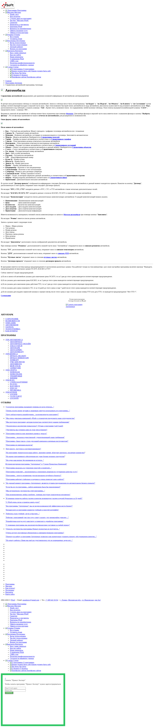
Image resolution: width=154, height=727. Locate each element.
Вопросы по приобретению (20, 29)
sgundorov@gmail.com (30, 600)
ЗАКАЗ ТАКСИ (16, 346)
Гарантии (13, 22)
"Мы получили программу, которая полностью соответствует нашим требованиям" (37, 422)
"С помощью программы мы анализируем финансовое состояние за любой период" (37, 525)
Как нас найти (15, 55)
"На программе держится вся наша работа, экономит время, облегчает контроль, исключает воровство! (45, 453)
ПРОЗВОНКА (15, 390)
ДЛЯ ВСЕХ (10, 380)
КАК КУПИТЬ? (11, 331)
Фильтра (69, 114)
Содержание (6, 296)
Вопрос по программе (18, 49)
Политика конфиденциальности (22, 63)
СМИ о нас (14, 61)
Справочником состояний (65, 145)
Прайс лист (14, 14)
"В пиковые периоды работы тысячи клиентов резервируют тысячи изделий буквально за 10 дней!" (44, 498)
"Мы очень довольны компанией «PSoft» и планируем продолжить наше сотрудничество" (40, 418)
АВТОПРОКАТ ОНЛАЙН (20, 344)
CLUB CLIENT (16, 396)
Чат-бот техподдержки (18, 45)
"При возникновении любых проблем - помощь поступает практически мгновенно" (37, 495)
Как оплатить (15, 16)
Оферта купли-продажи (19, 33)
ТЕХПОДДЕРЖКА (12, 329)
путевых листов (50, 257)
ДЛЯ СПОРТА (11, 370)
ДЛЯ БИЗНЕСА (11, 354)
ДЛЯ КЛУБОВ (11, 392)
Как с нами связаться (18, 53)
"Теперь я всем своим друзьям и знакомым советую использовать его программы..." (37, 411)
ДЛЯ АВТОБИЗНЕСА (14, 340)
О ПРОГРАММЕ (11, 319)
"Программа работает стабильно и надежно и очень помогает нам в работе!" (34, 479)
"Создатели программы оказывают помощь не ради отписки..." (29, 407)
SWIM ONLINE (16, 374)
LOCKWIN (14, 398)
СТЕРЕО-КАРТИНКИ (19, 382)
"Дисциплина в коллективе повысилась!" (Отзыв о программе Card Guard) (34, 426)
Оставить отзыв (16, 39)
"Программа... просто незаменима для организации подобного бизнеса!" (33, 475)
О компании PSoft (17, 59)
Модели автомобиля (72, 215)
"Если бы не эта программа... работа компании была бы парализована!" (33, 487)
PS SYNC (13, 384)
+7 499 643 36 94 (51, 600)
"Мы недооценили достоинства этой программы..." (25, 491)
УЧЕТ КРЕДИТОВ (17, 362)
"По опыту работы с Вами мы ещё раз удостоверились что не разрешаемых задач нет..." (39, 540)
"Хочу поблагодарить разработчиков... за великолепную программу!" (32, 414)
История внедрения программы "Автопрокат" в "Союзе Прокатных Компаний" (36, 464)
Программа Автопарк (13, 83)
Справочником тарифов (61, 139)
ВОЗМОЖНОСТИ (12, 321)
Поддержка (9, 590)
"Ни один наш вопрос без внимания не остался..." (24, 460)
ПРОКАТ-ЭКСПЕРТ (18, 356)
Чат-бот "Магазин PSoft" (19, 20)
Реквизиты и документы (19, 24)
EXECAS (13, 388)
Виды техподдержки (18, 43)
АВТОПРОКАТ (16, 342)
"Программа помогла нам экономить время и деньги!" (26, 434)
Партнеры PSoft (16, 26)
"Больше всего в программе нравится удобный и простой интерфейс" (32, 510)
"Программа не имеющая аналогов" (19, 445)
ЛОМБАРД (14, 360)
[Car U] (2, 123)
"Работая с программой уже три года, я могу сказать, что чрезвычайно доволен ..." (37, 517)
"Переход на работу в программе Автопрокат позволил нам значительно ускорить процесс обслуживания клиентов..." (51, 537)
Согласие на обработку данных (22, 65)
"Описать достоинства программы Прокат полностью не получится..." (32, 529)
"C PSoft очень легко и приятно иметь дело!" (22, 502)
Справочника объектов (81, 147)
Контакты (9, 592)
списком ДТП (63, 253)
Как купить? (10, 588)
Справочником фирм (58, 177)
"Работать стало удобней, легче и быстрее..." (22, 514)
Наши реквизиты (16, 57)
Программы (10, 584)
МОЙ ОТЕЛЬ (15, 366)
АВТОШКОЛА (16, 364)
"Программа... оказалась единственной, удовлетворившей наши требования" (35, 437)
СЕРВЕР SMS (15, 368)
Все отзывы (14, 37)
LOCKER (13, 394)
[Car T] (2, 100)
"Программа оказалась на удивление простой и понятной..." (28, 468)
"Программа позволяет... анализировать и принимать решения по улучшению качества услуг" (41, 472)
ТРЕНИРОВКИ (16, 376)
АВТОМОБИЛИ (11, 325)
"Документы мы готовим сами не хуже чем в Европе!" (26, 430)
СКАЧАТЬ (9, 327)
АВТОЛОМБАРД (17, 352)
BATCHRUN (15, 386)
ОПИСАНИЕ (10, 323)
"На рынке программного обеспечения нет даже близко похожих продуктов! (35, 456)
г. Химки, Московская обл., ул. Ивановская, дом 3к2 (80, 600)
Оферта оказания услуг (19, 31)
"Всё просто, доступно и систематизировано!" (23, 449)
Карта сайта (10, 594)
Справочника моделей (50, 137)
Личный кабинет (16, 47)
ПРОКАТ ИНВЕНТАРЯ (19, 358)
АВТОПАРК (15, 348)
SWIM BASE (15, 372)
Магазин (8, 586)
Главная (8, 81)
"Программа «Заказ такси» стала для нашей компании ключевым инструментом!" (36, 441)
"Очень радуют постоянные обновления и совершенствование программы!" (34, 533)
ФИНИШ (13, 378)
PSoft (13, 600)
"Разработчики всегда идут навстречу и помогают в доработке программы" (34, 521)
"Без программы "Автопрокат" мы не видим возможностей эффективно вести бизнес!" (39, 506)
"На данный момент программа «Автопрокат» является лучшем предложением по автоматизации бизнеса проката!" (50, 483)
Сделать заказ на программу (21, 18)
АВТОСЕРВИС (16, 350)
